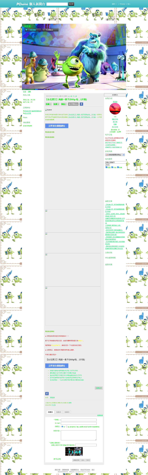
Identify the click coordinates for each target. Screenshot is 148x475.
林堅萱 (27, 26)
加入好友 (115, 127)
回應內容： (57, 431)
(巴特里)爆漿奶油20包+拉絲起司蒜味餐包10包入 (66, 377)
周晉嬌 (52, 397)
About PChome (85, 469)
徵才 (93, 469)
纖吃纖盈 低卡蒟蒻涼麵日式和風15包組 (63, 373)
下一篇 (75, 96)
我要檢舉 (99, 388)
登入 (129, 4)
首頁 (24, 91)
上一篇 (70, 96)
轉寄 (70, 403)
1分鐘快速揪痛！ (111, 145)
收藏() (67, 412)
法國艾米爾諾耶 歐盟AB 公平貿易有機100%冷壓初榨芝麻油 (115, 221)
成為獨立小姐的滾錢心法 (113, 147)
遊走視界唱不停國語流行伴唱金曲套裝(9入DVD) (66, 375)
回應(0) (50, 412)
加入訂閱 (28, 113)
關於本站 (115, 119)
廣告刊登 (57, 469)
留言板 (115, 122)
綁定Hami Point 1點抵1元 (113, 142)
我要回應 (100, 415)
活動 (29, 91)
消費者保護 (65, 469)
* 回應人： (57, 420)
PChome (122, 4)
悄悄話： (58, 426)
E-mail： (58, 423)
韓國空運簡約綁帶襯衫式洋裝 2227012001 (64, 371)
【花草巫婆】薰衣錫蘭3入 (114, 230)
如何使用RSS (36, 111)
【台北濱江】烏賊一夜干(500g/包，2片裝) (82, 114)
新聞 (113, 4)
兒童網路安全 (75, 469)
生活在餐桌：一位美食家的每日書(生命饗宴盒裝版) (67, 380)
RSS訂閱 (28, 111)
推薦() (58, 412)
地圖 (115, 124)
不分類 (53, 405)
